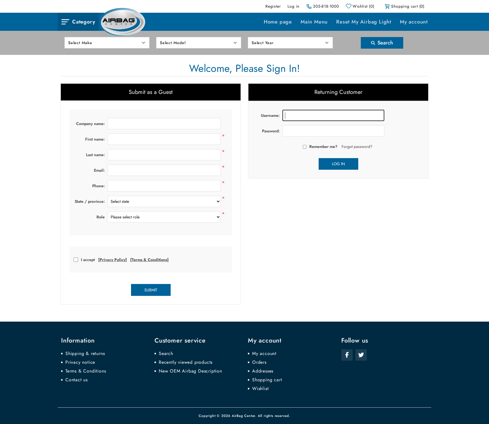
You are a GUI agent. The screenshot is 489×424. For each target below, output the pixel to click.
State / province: (90, 201)
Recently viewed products (186, 362)
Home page (278, 21)
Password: (271, 131)
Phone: (98, 186)
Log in (293, 6)
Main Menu (314, 21)
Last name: (95, 155)
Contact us (76, 380)
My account (414, 21)
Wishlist (260, 388)
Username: (270, 115)
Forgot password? (357, 146)
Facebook (347, 355)
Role (100, 217)
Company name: (90, 123)
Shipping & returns (85, 353)
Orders (259, 362)
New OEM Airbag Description (190, 371)
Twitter (361, 355)
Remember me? (323, 146)
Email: (99, 170)
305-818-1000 (326, 6)
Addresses (262, 371)
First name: (95, 139)
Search (384, 42)
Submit (150, 290)
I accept (88, 259)
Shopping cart (267, 380)
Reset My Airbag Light (363, 21)
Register (273, 6)
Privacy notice (80, 362)
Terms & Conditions (85, 371)
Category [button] (83, 21)
